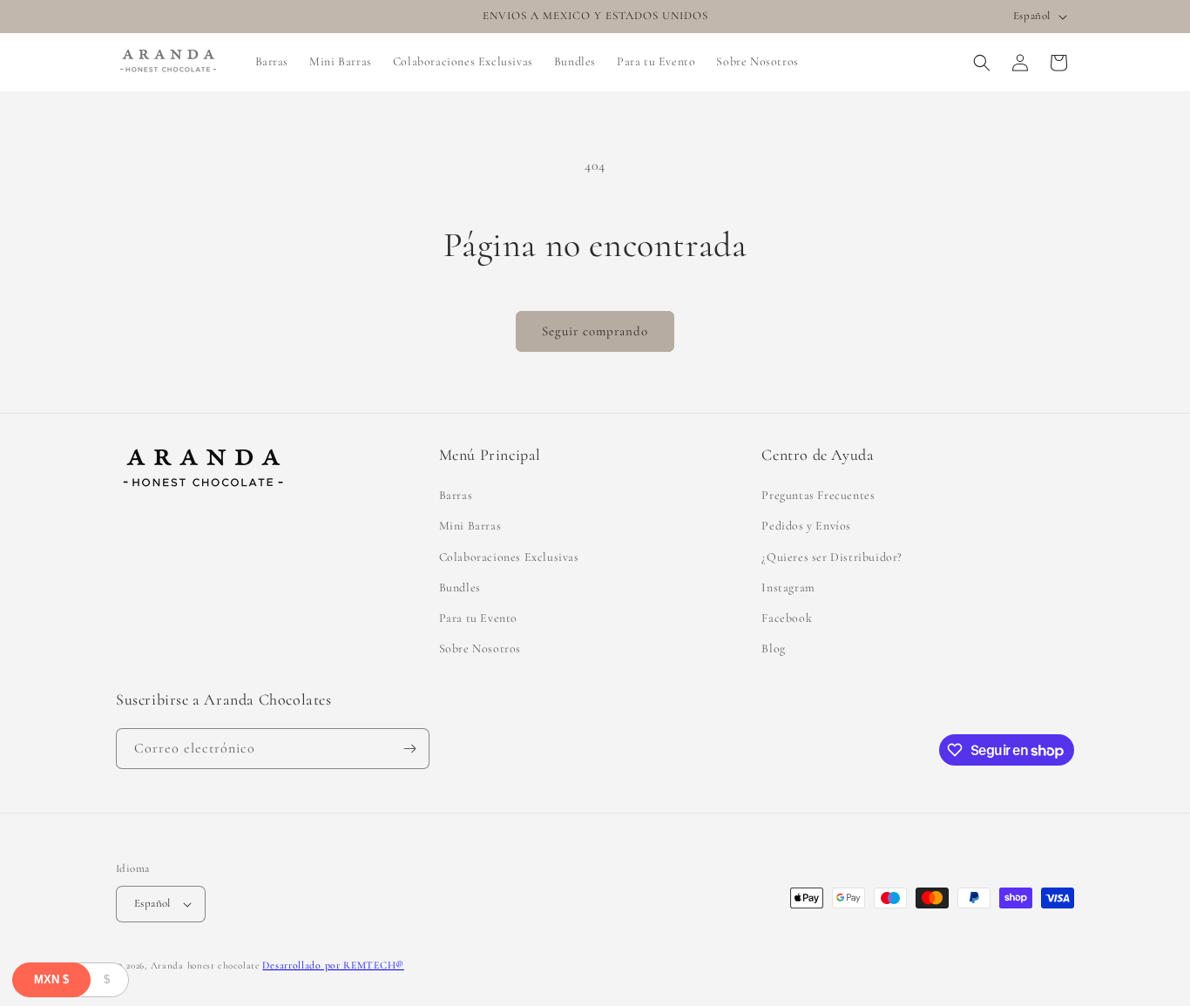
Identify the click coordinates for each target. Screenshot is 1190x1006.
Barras (456, 495)
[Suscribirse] (409, 748)
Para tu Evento (478, 618)
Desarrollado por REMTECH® (333, 965)
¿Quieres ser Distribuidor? (832, 557)
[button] (982, 63)
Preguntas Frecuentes (818, 495)
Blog (773, 648)
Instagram (788, 587)
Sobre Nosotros (480, 648)
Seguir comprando (595, 331)
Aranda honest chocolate (205, 965)
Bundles (460, 587)
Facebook (786, 618)
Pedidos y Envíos (806, 525)
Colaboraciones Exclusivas (509, 557)
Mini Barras (470, 525)
